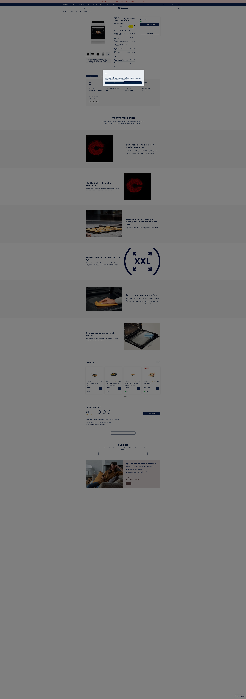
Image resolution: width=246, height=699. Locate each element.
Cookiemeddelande (114, 79)
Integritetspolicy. (124, 79)
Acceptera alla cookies (132, 82)
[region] (123, 78)
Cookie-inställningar (113, 82)
